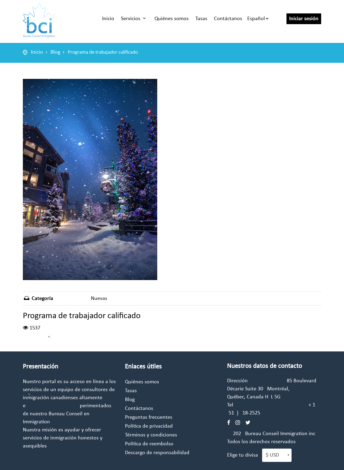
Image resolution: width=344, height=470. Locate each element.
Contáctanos (228, 18)
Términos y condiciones (151, 435)
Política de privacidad (149, 426)
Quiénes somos (172, 18)
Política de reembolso (149, 444)
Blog (55, 52)
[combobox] (277, 455)
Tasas (201, 18)
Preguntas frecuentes (148, 417)
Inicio (108, 18)
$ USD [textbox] (272, 455)
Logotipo (39, 20)
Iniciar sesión (303, 18)
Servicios (130, 18)
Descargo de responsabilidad (157, 453)
